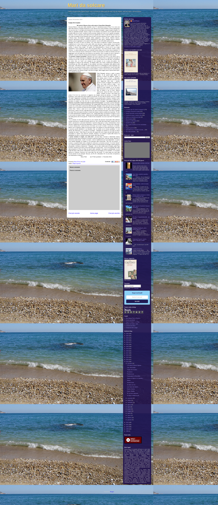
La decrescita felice (130, 325)
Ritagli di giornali (76, 163)
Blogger (112, 491)
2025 (127, 335)
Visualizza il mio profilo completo (132, 46)
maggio (129, 411)
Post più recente (74, 213)
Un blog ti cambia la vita (133, 395)
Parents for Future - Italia (132, 323)
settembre (130, 402)
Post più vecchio (114, 213)
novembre (130, 398)
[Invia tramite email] (119, 162)
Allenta (128, 380)
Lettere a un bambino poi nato (133, 117)
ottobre (129, 400)
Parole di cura (130, 374)
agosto (129, 404)
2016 (127, 355)
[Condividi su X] (114, 162)
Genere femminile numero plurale (134, 113)
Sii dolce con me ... (132, 384)
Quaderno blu (129, 122)
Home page (94, 213)
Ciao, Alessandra (131, 367)
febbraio (129, 417)
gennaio (129, 419)
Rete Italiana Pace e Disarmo (133, 318)
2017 (127, 353)
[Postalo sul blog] (117, 162)
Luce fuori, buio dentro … (133, 387)
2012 (127, 422)
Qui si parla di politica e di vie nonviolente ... (137, 124)
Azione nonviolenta (130, 320)
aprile (128, 413)
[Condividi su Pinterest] (115, 162)
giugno (129, 409)
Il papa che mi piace (132, 369)
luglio (128, 407)
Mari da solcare (86, 5)
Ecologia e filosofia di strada (133, 111)
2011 (127, 424)
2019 (127, 348)
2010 (127, 426)
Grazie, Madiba (131, 391)
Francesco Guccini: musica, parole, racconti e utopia (140, 239)
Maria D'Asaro (77, 161)
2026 (127, 333)
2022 (127, 342)
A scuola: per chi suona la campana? (135, 109)
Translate (136, 288)
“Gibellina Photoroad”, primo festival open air (139, 228)
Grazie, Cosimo (131, 389)
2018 (127, 351)
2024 (127, 338)
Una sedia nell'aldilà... (131, 131)
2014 (127, 359)
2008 (127, 431)
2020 (127, 346)
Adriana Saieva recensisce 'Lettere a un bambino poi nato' (141, 195)
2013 (127, 361)
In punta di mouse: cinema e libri (134, 115)
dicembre (129, 363)
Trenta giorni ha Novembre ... (134, 376)
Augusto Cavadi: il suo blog (132, 322)
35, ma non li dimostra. (132, 393)
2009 (127, 429)
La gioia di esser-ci (137, 248)
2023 (127, 340)
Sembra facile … (131, 382)
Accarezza (129, 372)
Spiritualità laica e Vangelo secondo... (135, 129)
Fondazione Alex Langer (132, 327)
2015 (127, 357)
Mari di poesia (129, 119)
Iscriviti (137, 301)
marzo (129, 415)
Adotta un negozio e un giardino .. (135, 378)
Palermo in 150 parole (131, 121)
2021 (127, 344)
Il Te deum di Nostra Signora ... (134, 365)
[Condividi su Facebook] (112, 162)
